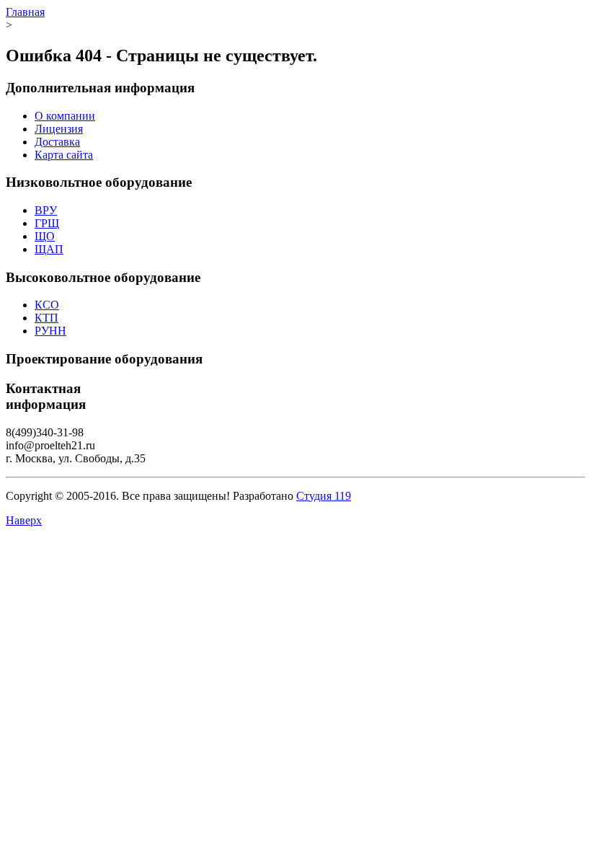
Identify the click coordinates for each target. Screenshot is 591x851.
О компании (65, 116)
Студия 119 (323, 496)
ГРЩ (47, 223)
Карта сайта (64, 155)
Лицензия (59, 129)
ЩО (45, 236)
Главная (25, 12)
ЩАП (49, 249)
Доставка (57, 142)
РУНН (50, 331)
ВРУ (46, 210)
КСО (47, 305)
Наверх (24, 520)
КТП (46, 318)
